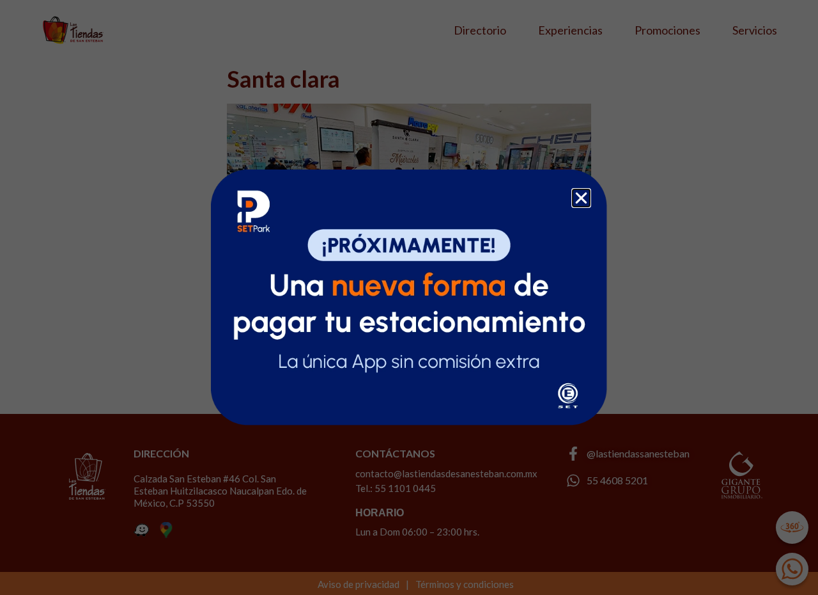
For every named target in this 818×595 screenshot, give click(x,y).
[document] (409, 297)
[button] (581, 198)
